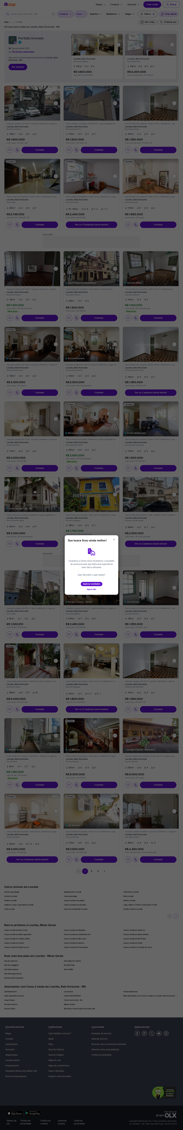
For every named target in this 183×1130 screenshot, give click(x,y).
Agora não (91, 589)
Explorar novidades (91, 584)
